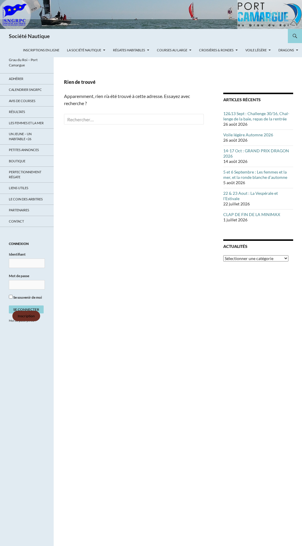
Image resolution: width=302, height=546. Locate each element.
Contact (16, 221)
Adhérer (16, 79)
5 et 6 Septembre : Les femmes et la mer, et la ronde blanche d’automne (255, 174)
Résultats (17, 112)
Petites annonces (24, 150)
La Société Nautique (84, 50)
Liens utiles (18, 188)
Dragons (286, 50)
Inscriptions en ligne (41, 50)
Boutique (17, 161)
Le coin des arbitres (26, 199)
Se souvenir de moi (27, 297)
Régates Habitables (129, 50)
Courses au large (172, 50)
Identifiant (17, 254)
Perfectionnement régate (25, 174)
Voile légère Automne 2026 (248, 134)
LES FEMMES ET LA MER (26, 123)
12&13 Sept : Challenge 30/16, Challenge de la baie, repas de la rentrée (256, 116)
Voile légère (256, 50)
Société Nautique (29, 36)
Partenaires (19, 210)
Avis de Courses (22, 101)
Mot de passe (19, 276)
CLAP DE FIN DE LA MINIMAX (251, 214)
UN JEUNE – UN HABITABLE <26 (20, 136)
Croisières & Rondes (216, 50)
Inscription (26, 316)
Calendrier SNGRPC (25, 89)
